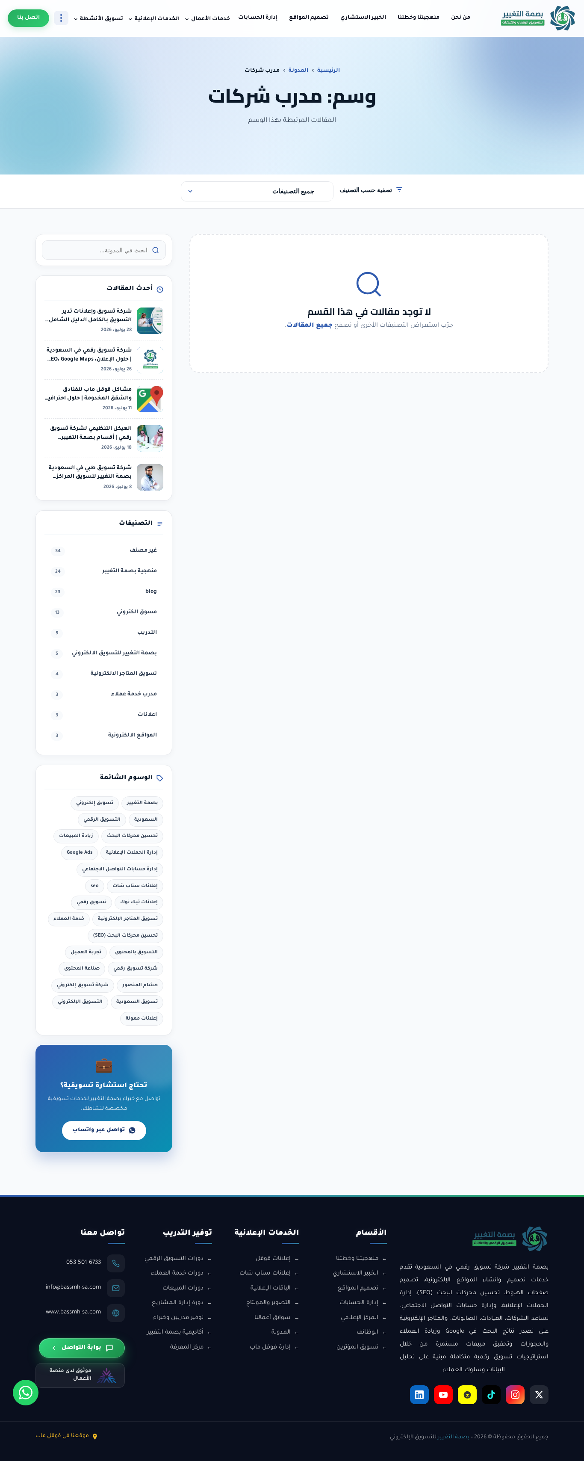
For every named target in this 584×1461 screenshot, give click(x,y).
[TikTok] (491, 1394)
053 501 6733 (83, 1263)
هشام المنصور (140, 985)
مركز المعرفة (187, 1347)
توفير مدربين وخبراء (178, 1318)
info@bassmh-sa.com (73, 1287)
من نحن (460, 18)
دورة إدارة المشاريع (178, 1303)
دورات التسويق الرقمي (174, 1259)
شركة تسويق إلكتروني (83, 985)
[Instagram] (515, 1394)
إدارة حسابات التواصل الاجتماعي (120, 869)
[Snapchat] (467, 1394)
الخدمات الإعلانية (157, 19)
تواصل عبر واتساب (98, 1130)
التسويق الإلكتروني (80, 1002)
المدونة (298, 71)
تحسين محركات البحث (132, 836)
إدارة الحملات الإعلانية (132, 852)
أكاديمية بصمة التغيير (175, 1332)
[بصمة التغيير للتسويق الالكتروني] (538, 18)
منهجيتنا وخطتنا (418, 18)
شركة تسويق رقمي (135, 968)
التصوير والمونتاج (268, 1303)
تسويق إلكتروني (94, 803)
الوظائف (367, 1332)
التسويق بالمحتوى (136, 952)
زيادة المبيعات (76, 836)
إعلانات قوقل (273, 1259)
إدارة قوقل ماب (270, 1347)
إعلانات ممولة (142, 1018)
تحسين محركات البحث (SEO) (125, 935)
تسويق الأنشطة (101, 19)
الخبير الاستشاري (363, 18)
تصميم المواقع (309, 18)
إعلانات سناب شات (135, 886)
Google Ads (79, 852)
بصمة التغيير (142, 803)
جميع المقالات (309, 325)
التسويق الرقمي (102, 819)
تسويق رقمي (91, 902)
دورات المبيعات (183, 1288)
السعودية (146, 819)
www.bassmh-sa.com (73, 1312)
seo (95, 886)
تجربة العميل (86, 952)
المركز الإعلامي (359, 1318)
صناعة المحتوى (82, 968)
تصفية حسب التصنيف (365, 189)
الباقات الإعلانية (271, 1288)
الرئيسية (328, 71)
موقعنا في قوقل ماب (62, 1436)
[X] (539, 1394)
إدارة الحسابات (257, 18)
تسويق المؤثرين (357, 1347)
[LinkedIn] (419, 1394)
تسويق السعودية (137, 1002)
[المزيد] (61, 18)
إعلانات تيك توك (139, 902)
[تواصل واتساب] (25, 1392)
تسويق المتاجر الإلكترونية (128, 919)
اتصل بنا (28, 18)
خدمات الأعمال (210, 19)
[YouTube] (443, 1394)
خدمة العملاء (68, 919)
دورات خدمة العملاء (177, 1273)
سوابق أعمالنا (272, 1318)
